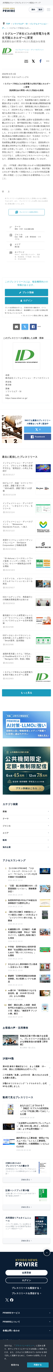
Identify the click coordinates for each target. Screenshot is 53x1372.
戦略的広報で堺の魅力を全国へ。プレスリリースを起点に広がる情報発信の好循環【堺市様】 (35, 1040)
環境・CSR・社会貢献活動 (24, 229)
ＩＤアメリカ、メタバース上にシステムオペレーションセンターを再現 (18, 581)
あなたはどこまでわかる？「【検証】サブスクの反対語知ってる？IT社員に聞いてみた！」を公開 (35, 1109)
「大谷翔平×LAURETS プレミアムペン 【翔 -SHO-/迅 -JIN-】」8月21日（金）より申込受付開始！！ (33, 1126)
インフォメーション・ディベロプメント (29, 49)
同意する (38, 1365)
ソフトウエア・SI (20, 24)
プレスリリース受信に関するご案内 (35, 315)
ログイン (27, 300)
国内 (33, 10)
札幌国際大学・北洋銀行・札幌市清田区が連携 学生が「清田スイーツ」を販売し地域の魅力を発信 (22, 933)
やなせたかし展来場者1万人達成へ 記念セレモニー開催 (22, 965)
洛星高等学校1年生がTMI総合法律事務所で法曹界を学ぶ (22, 901)
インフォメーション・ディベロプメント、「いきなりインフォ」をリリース (18, 506)
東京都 (17, 247)
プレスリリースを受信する (25, 1293)
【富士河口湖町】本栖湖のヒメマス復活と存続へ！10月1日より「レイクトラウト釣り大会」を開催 (23, 916)
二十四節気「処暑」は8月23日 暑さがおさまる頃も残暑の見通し (25, 1076)
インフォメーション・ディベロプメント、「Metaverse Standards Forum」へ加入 (18, 524)
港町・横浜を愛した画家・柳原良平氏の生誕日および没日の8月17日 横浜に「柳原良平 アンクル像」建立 (22, 1009)
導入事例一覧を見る (27, 1048)
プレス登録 (28, 292)
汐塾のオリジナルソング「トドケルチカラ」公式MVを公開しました (25, 1084)
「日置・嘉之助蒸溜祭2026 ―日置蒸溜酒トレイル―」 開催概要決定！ (22, 889)
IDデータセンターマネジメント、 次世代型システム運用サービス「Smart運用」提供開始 (18, 638)
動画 (5, 840)
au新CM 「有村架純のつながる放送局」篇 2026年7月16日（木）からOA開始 (22, 993)
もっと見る (26, 693)
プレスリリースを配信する (25, 1288)
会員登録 (26, 1272)
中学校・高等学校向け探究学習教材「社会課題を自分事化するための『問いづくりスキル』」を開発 (22, 951)
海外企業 (7, 847)
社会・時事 (19, 237)
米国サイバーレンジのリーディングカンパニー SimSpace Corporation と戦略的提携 (18, 542)
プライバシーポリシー (24, 1346)
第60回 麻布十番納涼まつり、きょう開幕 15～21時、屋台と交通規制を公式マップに (24, 1067)
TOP (8, 24)
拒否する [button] (15, 1365)
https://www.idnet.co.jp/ (16, 398)
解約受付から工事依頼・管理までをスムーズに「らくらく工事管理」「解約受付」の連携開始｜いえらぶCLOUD (32, 1142)
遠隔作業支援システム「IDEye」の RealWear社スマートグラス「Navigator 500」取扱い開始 (17, 656)
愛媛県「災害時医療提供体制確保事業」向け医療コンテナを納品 (22, 979)
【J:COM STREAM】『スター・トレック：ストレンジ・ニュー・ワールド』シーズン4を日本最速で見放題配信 (22, 872)
